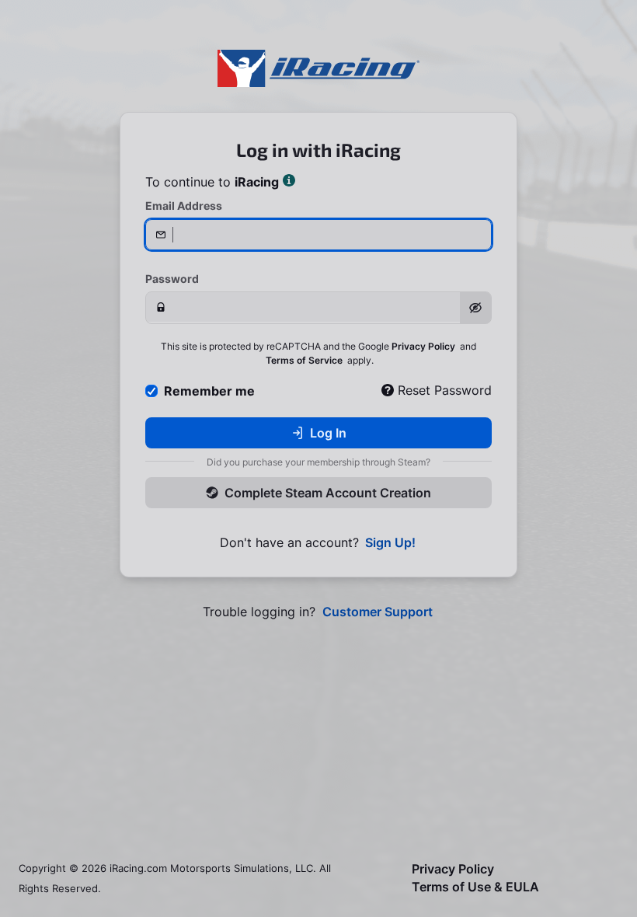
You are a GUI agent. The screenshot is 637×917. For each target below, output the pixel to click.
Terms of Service (304, 360)
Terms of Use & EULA (475, 887)
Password (172, 278)
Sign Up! (390, 542)
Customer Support (377, 612)
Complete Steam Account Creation (328, 492)
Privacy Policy (423, 346)
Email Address (183, 205)
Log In (328, 433)
